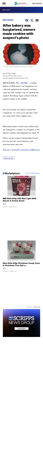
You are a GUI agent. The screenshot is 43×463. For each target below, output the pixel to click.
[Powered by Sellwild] (37, 307)
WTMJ (24, 82)
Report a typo (8, 158)
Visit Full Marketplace (32, 173)
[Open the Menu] (4, 3)
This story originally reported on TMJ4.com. (21, 149)
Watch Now (36, 3)
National (8, 20)
